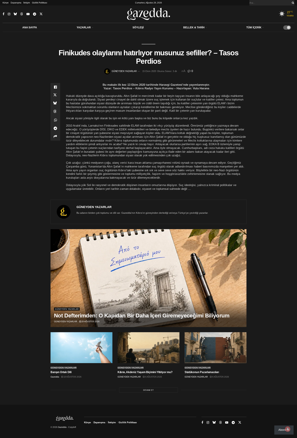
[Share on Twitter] (55, 95)
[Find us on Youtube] (28, 14)
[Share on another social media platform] (55, 136)
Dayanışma (16, 3)
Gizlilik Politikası (39, 3)
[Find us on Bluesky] (15, 14)
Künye (6, 3)
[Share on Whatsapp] (55, 120)
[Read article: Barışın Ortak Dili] (81, 347)
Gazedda (55, 377)
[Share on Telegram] (55, 128)
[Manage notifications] (287, 429)
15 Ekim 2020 (149, 71)
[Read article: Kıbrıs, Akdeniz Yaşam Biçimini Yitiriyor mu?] (148, 347)
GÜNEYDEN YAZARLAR (124, 71)
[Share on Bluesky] (55, 103)
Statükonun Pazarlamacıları (202, 372)
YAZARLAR (84, 27)
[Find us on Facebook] (3, 14)
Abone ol (283, 429)
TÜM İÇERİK (253, 27)
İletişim (26, 3)
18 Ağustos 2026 (72, 377)
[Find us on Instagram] (9, 14)
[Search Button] (292, 2)
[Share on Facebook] (55, 87)
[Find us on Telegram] (34, 14)
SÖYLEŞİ (138, 27)
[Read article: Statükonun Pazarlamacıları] (215, 347)
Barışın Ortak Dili (61, 372)
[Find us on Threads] (21, 14)
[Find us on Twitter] (41, 14)
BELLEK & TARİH (194, 27)
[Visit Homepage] (148, 14)
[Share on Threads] (55, 112)
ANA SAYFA (29, 27)
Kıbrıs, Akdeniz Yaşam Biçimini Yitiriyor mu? (145, 372)
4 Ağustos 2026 (153, 377)
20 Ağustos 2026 (90, 321)
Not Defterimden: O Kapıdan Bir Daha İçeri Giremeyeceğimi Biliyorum (141, 315)
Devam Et (148, 390)
